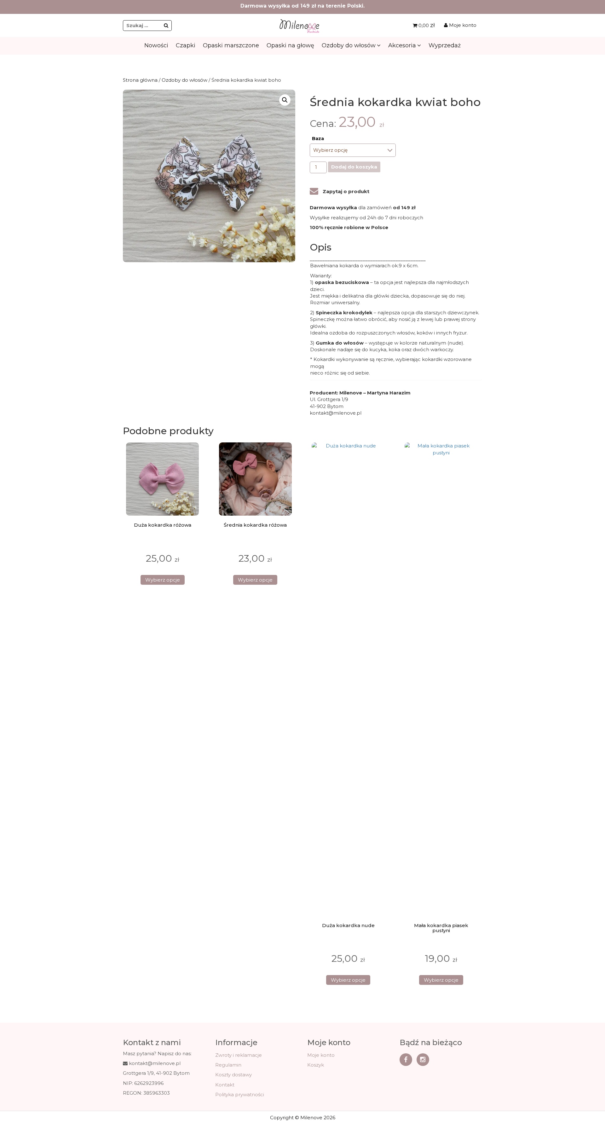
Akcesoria (402, 45)
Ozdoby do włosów (349, 45)
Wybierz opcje (162, 580)
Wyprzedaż (445, 45)
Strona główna (140, 80)
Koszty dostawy (233, 1075)
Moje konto (462, 25)
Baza (318, 138)
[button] (285, 100)
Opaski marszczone (231, 45)
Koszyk (315, 1065)
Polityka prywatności (239, 1094)
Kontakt (224, 1085)
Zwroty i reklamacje (238, 1055)
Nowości (156, 45)
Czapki (185, 45)
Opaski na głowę (290, 45)
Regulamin (228, 1065)
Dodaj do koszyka (354, 167)
